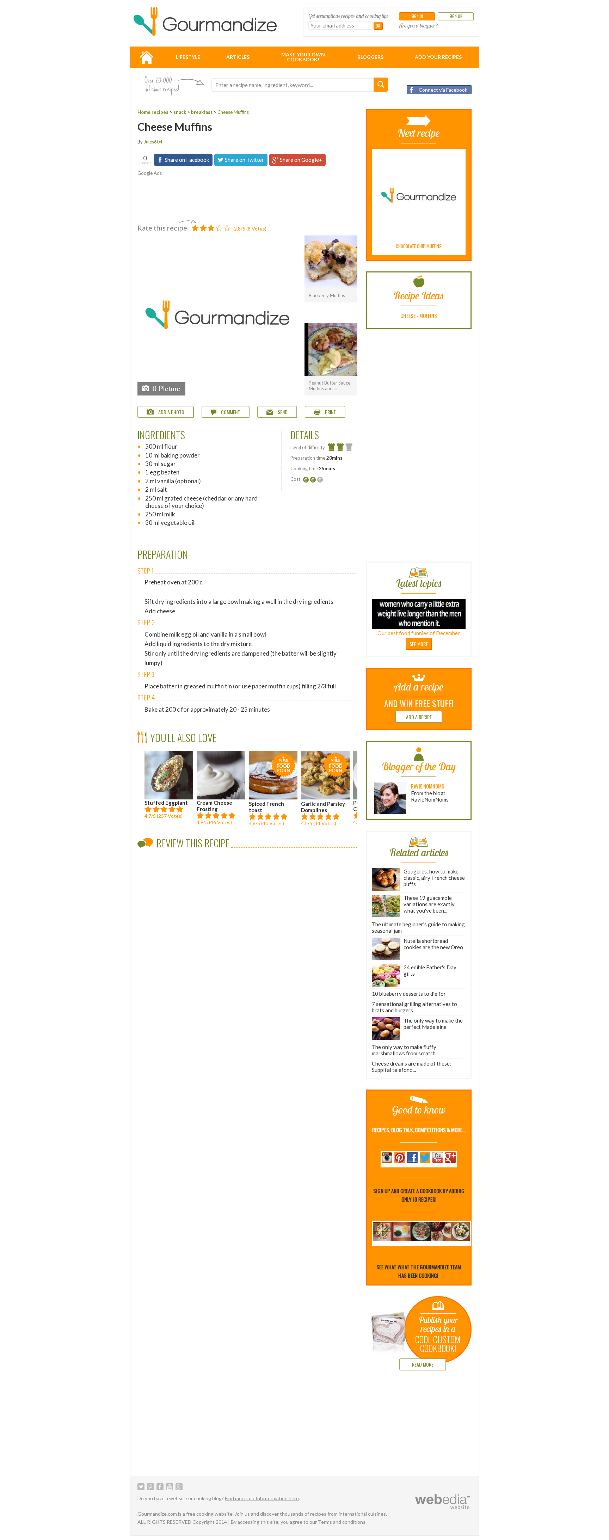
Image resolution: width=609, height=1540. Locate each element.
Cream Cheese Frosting (214, 805)
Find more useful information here (262, 1498)
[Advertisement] (243, 196)
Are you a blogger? (418, 25)
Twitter (140, 1486)
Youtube (169, 1486)
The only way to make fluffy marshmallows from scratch (404, 1050)
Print (330, 412)
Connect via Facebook (443, 90)
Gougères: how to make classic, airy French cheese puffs (434, 877)
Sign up (455, 16)
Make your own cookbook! (303, 56)
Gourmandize (205, 21)
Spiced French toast (269, 785)
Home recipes (152, 112)
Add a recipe (419, 716)
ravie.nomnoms (427, 786)
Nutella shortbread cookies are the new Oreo (433, 944)
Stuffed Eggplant (166, 802)
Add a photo (170, 412)
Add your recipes (438, 57)
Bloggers (370, 57)
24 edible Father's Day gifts (430, 970)
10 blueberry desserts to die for (409, 993)
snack (179, 112)
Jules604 (153, 142)
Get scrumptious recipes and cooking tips (348, 15)
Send (282, 412)
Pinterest (150, 1486)
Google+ (179, 1486)
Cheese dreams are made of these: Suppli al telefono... (411, 1066)
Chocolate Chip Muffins (419, 246)
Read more (422, 1364)
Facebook (160, 1486)
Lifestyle (188, 57)
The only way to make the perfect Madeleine (433, 1023)
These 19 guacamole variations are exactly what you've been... (429, 904)
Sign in (417, 16)
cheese (408, 315)
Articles (238, 57)
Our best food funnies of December (418, 633)
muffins (428, 315)
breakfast (202, 112)
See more (419, 644)
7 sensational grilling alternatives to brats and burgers (414, 1007)
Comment (230, 412)
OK (378, 26)
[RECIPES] (146, 57)
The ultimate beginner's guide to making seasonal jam (418, 927)
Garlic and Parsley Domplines (323, 785)
